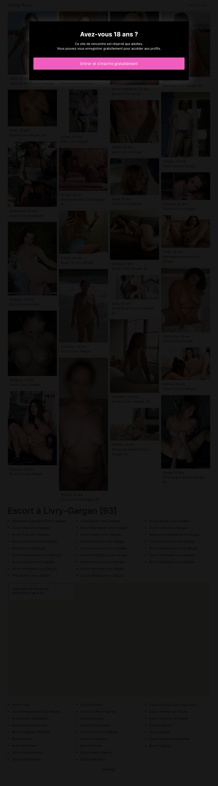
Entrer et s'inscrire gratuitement (109, 63)
